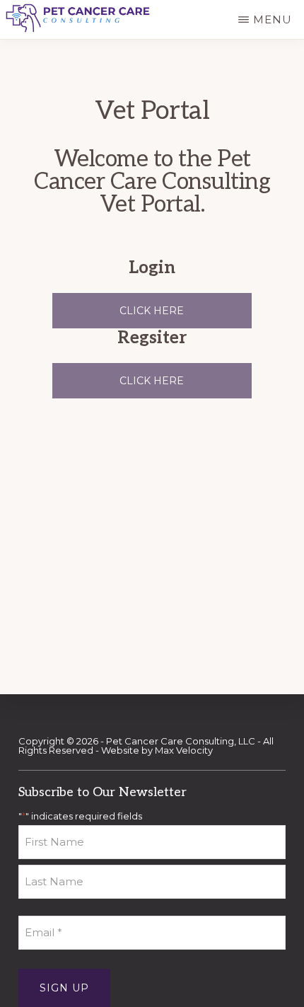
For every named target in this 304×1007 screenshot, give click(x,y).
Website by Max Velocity (157, 750)
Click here (151, 310)
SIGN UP (64, 988)
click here (151, 380)
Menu (272, 19)
